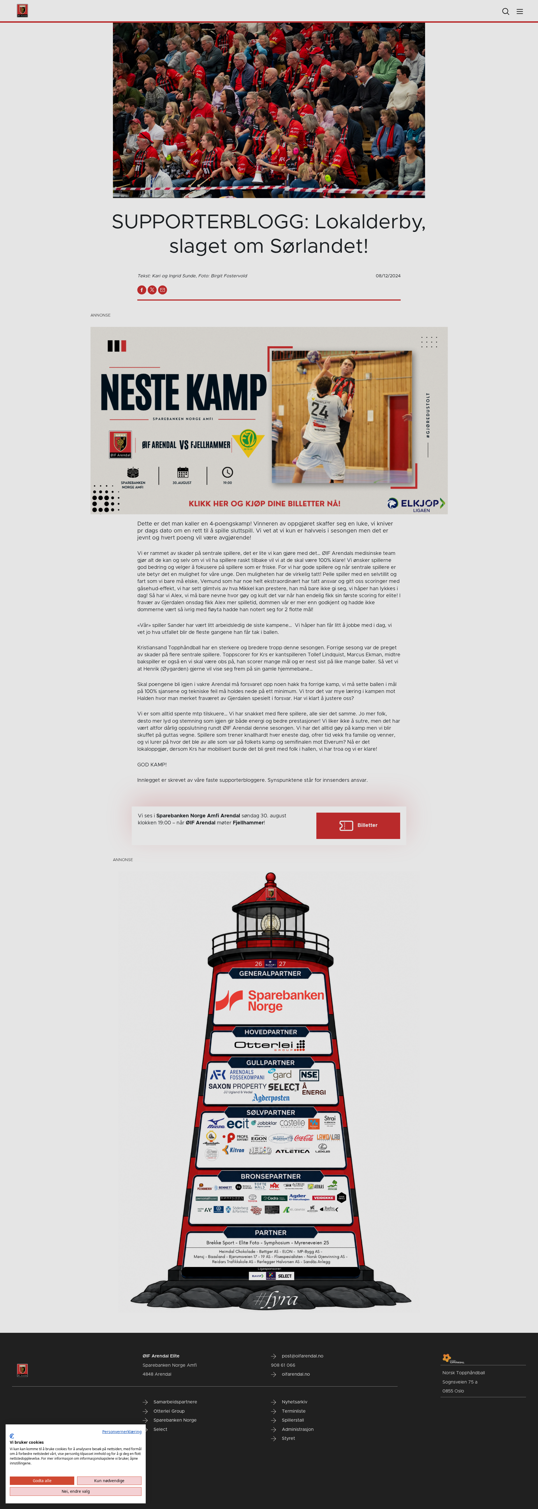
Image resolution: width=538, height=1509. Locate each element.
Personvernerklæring (122, 1431)
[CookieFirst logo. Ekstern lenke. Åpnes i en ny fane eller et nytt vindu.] (12, 1436)
